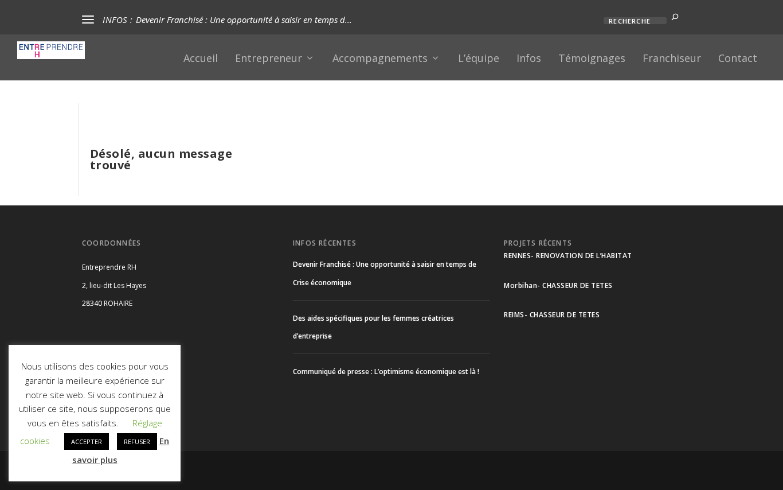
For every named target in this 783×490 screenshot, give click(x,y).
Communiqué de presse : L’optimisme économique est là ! (386, 371)
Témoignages (591, 59)
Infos (528, 59)
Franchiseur (672, 59)
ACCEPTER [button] (86, 441)
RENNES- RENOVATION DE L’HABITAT (568, 255)
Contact (737, 59)
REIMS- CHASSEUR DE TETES (552, 315)
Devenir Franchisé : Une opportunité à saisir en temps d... (244, 19)
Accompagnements (380, 59)
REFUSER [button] (137, 441)
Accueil (200, 59)
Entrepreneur (268, 59)
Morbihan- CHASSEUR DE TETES (558, 285)
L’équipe (478, 59)
